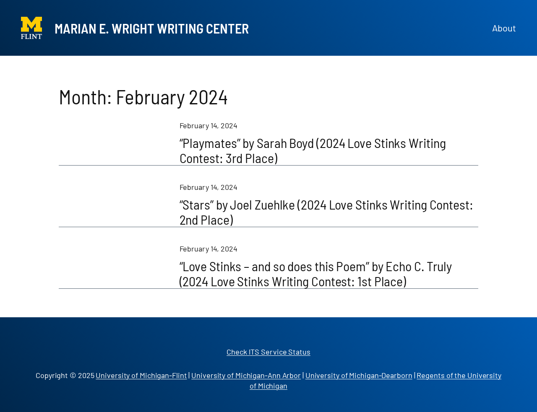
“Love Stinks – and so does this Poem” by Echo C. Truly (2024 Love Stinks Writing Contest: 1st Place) (316, 273)
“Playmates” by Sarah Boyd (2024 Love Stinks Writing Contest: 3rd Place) (313, 150)
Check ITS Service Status (268, 351)
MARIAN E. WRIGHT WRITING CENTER (152, 28)
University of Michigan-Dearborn (358, 375)
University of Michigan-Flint (141, 375)
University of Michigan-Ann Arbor (246, 375)
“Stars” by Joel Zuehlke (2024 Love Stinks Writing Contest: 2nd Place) (326, 212)
